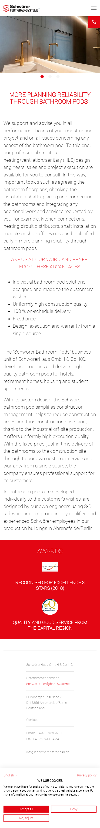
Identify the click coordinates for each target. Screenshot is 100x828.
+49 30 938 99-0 (49, 733)
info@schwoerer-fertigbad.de (48, 752)
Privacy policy (87, 775)
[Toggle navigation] (94, 8)
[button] (11, 775)
